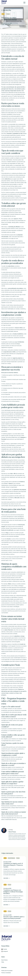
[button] (24, 3)
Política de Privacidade (7, 970)
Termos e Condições (6, 972)
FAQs (2, 962)
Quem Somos (4, 960)
